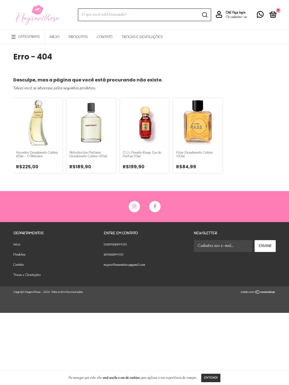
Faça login (239, 12)
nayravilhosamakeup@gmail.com (124, 265)
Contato (104, 37)
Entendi (211, 378)
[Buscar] (204, 15)
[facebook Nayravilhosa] (155, 206)
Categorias (29, 37)
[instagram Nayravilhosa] (134, 206)
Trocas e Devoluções (142, 37)
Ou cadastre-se (236, 17)
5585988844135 (115, 244)
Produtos (78, 37)
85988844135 (113, 255)
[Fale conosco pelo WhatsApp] (260, 16)
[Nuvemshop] (258, 293)
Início (54, 37)
